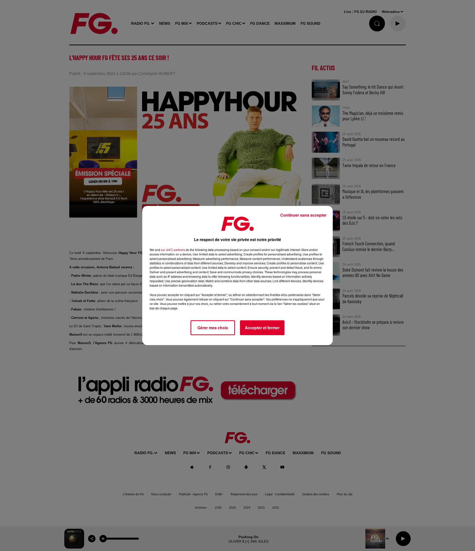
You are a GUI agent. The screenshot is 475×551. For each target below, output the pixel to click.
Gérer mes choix (212, 327)
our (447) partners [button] (173, 250)
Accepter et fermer (262, 327)
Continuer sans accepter (303, 215)
